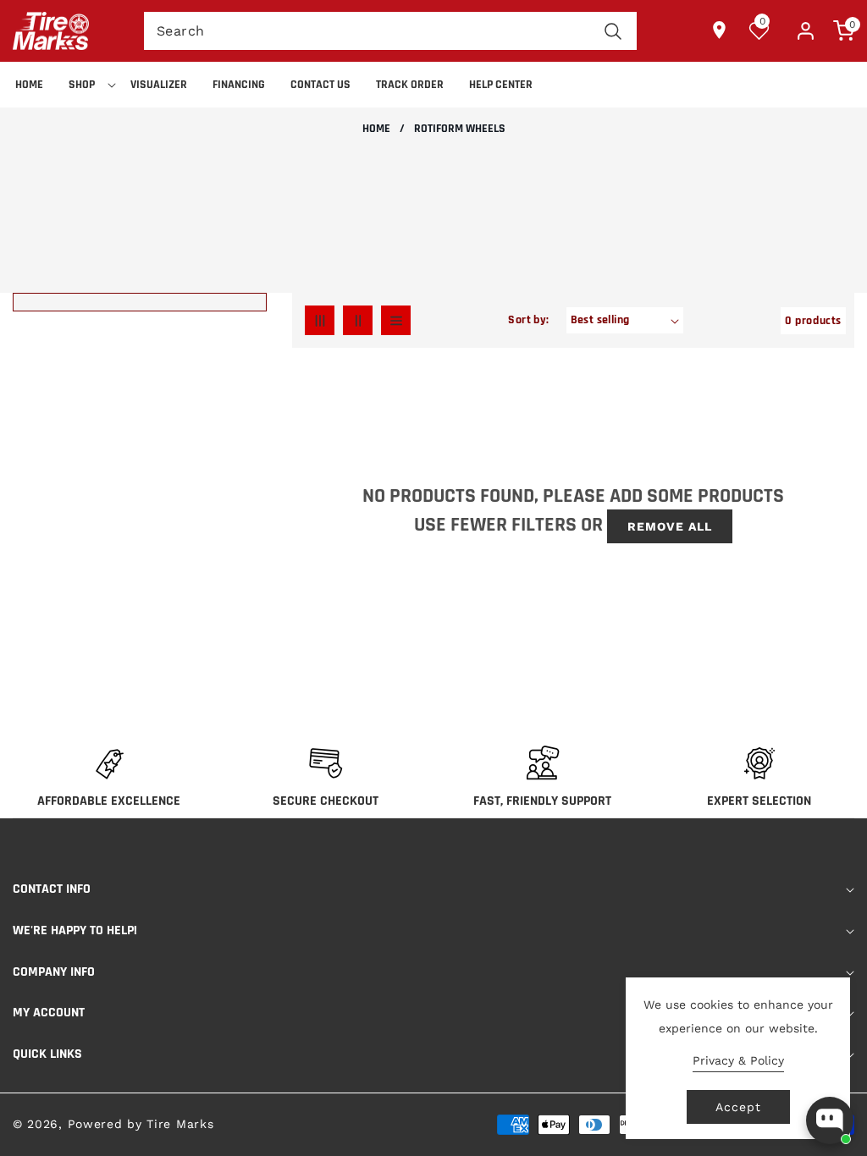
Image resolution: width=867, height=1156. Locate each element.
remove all (669, 526)
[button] (87, 84)
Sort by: (528, 320)
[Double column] (358, 320)
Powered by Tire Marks (141, 1124)
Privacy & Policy (738, 1060)
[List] (396, 320)
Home (376, 129)
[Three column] (319, 320)
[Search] (613, 31)
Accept (738, 1107)
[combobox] (390, 31)
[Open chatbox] (829, 1120)
